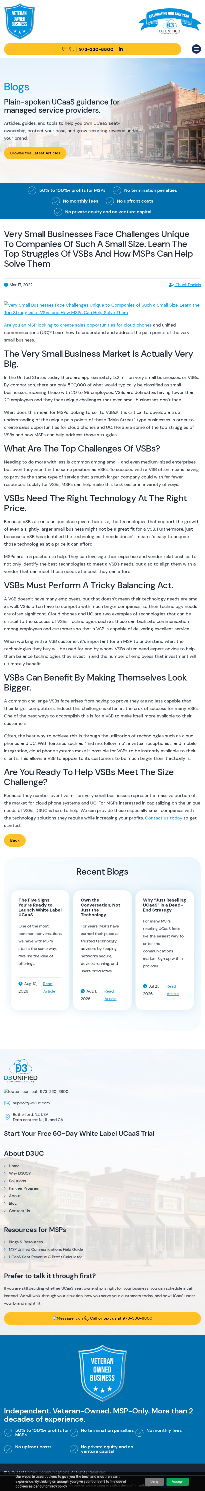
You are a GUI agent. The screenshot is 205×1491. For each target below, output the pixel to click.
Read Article (49, 987)
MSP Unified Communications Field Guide (46, 1249)
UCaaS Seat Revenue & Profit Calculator (45, 1257)
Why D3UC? (20, 1173)
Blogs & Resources (26, 1242)
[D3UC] (169, 12)
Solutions (17, 1180)
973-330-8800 (54, 1091)
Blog (13, 1203)
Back (15, 840)
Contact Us (19, 1210)
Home (14, 1165)
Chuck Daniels (187, 284)
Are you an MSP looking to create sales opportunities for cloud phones (78, 325)
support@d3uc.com (31, 1103)
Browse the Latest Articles (35, 153)
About (15, 1195)
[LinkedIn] (121, 49)
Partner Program (24, 1188)
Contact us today (163, 818)
